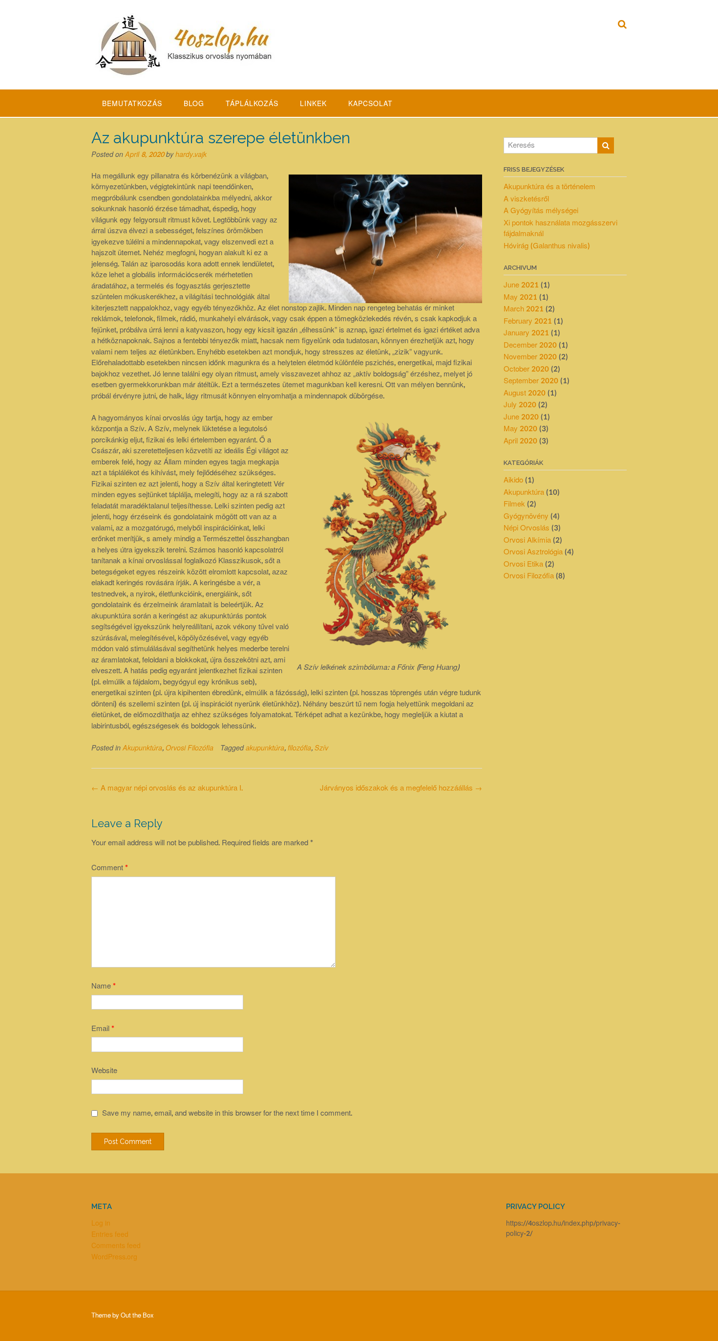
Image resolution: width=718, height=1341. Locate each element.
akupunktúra (265, 748)
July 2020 (520, 405)
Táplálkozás (252, 104)
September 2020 (531, 381)
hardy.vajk (191, 155)
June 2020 (521, 417)
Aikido (513, 480)
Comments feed (116, 1246)
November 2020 (530, 357)
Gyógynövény (526, 516)
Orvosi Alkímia (527, 540)
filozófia (299, 748)
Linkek (313, 104)
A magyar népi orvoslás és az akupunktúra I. (167, 788)
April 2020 (520, 441)
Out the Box (137, 1315)
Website (104, 1070)
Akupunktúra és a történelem (549, 187)
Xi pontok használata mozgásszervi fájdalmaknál (560, 229)
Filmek (514, 504)
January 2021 (526, 333)
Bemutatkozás (132, 104)
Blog (194, 104)
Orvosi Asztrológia (533, 552)
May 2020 (520, 429)
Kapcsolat (370, 104)
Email (102, 1028)
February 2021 (528, 321)
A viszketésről (526, 199)
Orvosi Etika (523, 564)
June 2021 (521, 285)
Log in (100, 1223)
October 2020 (526, 369)
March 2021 (524, 309)
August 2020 (525, 393)
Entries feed (109, 1235)
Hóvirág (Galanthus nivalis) (547, 246)
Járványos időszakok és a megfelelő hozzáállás (401, 788)
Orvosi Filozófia (189, 748)
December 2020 (530, 345)
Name (103, 986)
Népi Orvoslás (526, 528)
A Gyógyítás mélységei (541, 211)
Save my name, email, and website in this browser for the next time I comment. (227, 1113)
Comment (109, 868)
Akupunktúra (142, 748)
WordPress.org (114, 1257)
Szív (321, 748)
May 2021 (520, 297)
